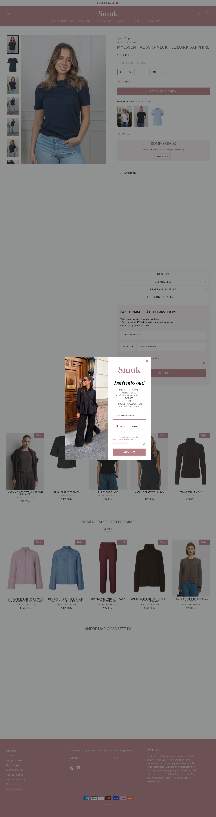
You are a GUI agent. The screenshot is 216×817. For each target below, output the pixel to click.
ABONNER (129, 452)
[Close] (147, 361)
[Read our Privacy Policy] (144, 444)
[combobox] (120, 426)
